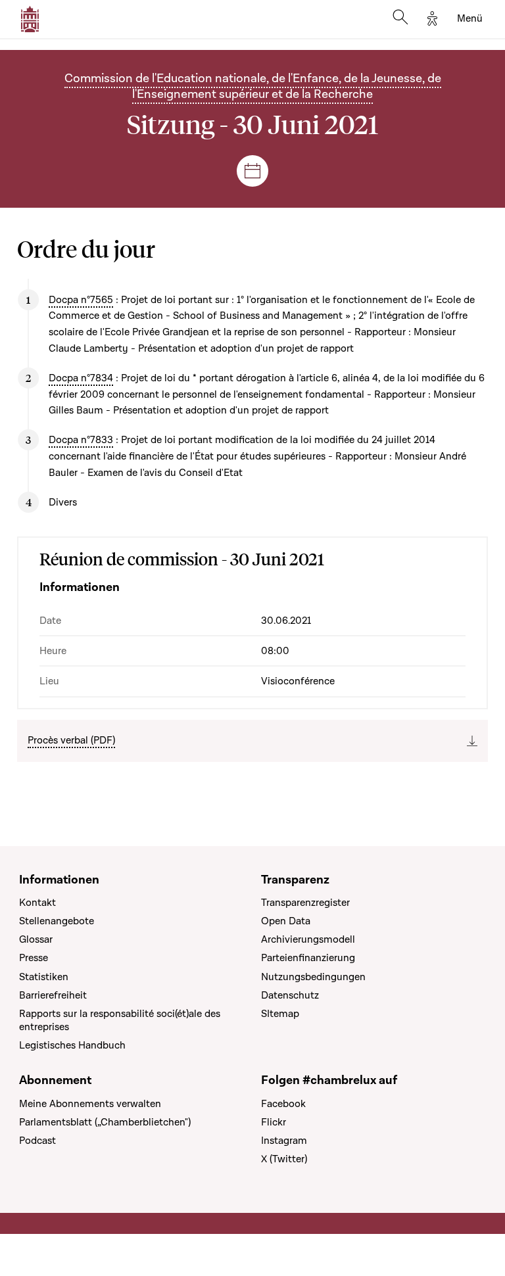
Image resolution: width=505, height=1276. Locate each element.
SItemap (280, 1013)
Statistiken (43, 976)
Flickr (273, 1122)
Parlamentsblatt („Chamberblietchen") (105, 1122)
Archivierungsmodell (308, 939)
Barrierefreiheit (53, 995)
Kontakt (37, 902)
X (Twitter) (284, 1159)
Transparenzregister (305, 902)
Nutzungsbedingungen (313, 976)
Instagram (284, 1140)
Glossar (36, 939)
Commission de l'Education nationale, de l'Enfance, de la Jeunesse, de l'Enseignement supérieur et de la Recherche (252, 86)
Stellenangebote (56, 921)
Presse (33, 957)
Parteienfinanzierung (308, 957)
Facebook (283, 1103)
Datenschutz (290, 995)
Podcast (37, 1140)
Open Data (285, 921)
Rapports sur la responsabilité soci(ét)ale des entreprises (119, 1020)
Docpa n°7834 (81, 378)
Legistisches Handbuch (72, 1045)
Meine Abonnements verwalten (90, 1103)
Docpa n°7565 (81, 299)
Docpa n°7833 (81, 439)
